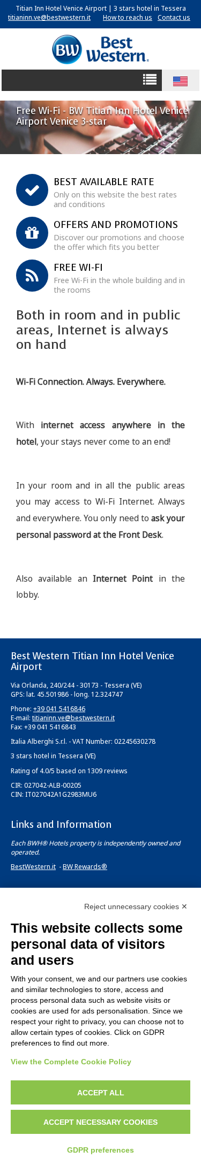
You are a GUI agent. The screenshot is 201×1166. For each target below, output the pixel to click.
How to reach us (127, 17)
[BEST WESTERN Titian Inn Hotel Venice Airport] (100, 49)
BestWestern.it (33, 866)
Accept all (100, 1092)
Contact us (174, 17)
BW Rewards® (85, 866)
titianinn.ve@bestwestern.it (49, 17)
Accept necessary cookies (100, 1122)
